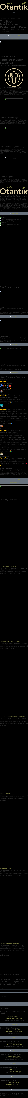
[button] (14, 13)
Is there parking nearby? (6, 868)
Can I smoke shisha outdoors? (8, 566)
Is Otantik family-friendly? (7, 793)
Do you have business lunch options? (10, 641)
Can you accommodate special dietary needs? (12, 716)
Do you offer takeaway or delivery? (9, 943)
